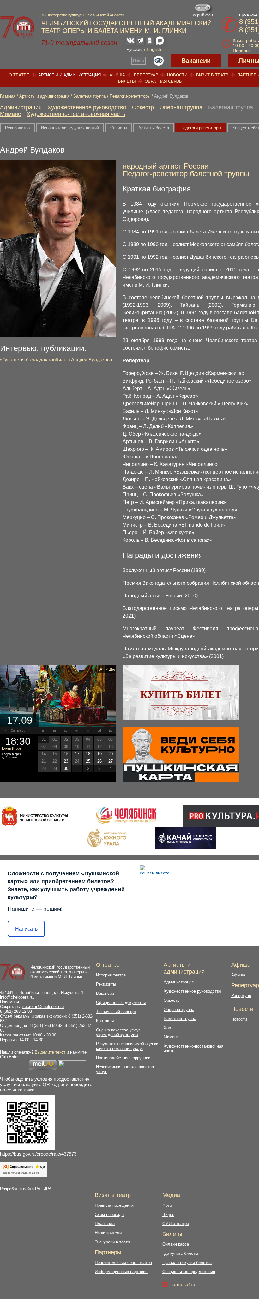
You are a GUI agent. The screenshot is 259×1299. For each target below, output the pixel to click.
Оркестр (143, 107)
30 (66, 768)
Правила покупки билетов (187, 1262)
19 (99, 754)
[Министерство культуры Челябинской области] (35, 816)
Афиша (117, 75)
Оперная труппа (181, 107)
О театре (19, 75)
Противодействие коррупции (123, 1057)
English (154, 49)
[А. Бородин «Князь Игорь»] (58, 696)
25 (88, 761)
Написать (26, 929)
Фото (167, 1205)
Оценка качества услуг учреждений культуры (118, 1032)
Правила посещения (114, 1205)
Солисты (118, 127)
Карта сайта (182, 1284)
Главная (7, 96)
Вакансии (196, 60)
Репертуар (146, 75)
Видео (168, 1214)
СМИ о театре (175, 1223)
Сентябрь (18, 730)
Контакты (105, 1020)
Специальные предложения (188, 1271)
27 (110, 761)
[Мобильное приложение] (185, 838)
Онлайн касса (175, 1244)
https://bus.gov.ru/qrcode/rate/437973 (38, 1154)
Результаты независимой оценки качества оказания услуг (127, 1046)
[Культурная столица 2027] (126, 815)
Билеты (127, 81)
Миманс (10, 114)
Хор (167, 1027)
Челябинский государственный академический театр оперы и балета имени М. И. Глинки (60, 972)
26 (99, 761)
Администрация (21, 107)
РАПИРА (43, 1189)
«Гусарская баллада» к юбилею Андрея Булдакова (56, 359)
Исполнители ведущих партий (70, 127)
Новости (177, 75)
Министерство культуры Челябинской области (82, 15)
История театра (111, 975)
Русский (134, 49)
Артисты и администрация (69, 75)
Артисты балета (153, 127)
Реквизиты (106, 984)
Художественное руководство (86, 107)
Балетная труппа (89, 96)
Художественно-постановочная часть (76, 114)
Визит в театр (212, 75)
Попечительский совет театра (123, 1262)
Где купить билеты (180, 1253)
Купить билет (180, 694)
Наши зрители (108, 1232)
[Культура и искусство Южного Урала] (107, 838)
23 (66, 761)
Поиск (138, 60)
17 (77, 754)
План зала (105, 1223)
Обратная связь (163, 81)
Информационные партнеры (121, 1271)
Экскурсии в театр (112, 1242)
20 (110, 754)
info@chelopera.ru (16, 997)
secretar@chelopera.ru (43, 1006)
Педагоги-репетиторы (130, 96)
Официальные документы (121, 1002)
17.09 (20, 720)
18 (88, 754)
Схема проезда (109, 1214)
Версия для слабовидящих (159, 61)
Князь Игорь (11, 748)
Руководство (17, 127)
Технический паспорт (116, 1011)
